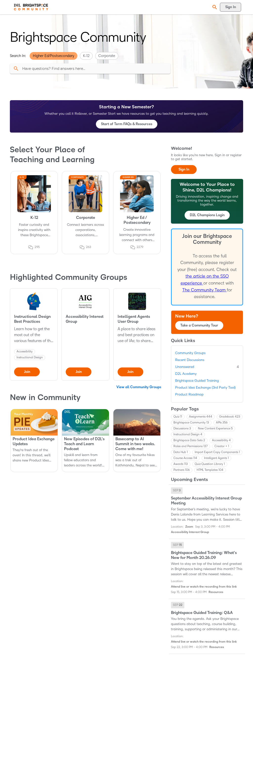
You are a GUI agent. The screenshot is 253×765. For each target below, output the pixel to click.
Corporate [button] (106, 56)
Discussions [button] (182, 428)
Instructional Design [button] (187, 434)
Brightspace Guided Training (197, 380)
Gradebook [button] (229, 416)
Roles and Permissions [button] (190, 446)
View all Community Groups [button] (138, 387)
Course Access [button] (185, 458)
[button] (214, 7)
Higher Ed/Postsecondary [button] (53, 56)
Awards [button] (180, 464)
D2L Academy (186, 374)
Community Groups (190, 353)
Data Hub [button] (180, 452)
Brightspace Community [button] (191, 422)
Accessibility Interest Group (85, 319)
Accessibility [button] (221, 440)
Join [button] (27, 372)
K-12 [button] (86, 56)
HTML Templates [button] (210, 470)
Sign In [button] (184, 169)
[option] (177, 490)
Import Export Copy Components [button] (217, 452)
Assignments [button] (200, 416)
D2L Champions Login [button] (207, 215)
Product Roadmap (189, 394)
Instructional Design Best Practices (32, 319)
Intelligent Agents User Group (134, 319)
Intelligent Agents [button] (216, 458)
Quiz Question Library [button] (210, 464)
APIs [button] (222, 422)
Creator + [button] (221, 446)
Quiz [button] (177, 416)
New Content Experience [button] (215, 428)
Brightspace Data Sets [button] (189, 440)
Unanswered (207, 367)
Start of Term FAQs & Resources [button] (126, 124)
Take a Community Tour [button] (199, 325)
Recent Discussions (189, 360)
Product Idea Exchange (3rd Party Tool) (205, 387)
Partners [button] (181, 470)
